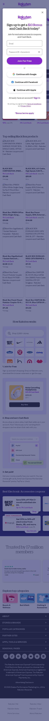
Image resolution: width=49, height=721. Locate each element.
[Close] (42, 12)
